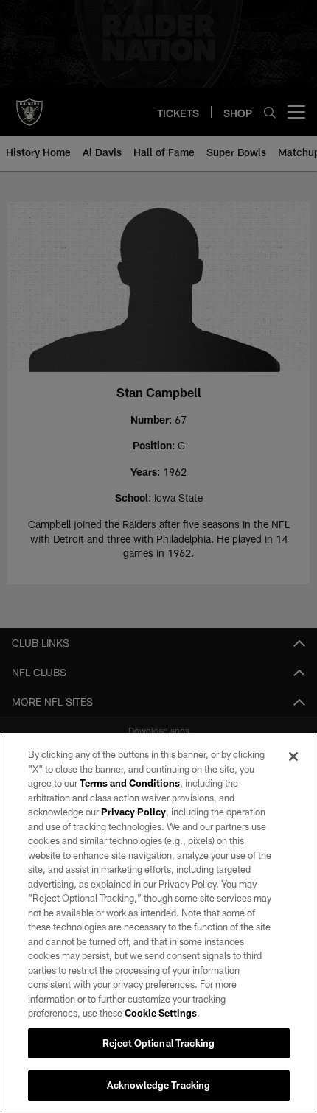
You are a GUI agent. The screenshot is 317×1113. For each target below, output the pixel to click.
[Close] (293, 756)
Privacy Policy (133, 812)
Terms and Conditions (130, 783)
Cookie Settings (161, 1013)
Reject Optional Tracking (158, 1043)
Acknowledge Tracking (159, 1085)
